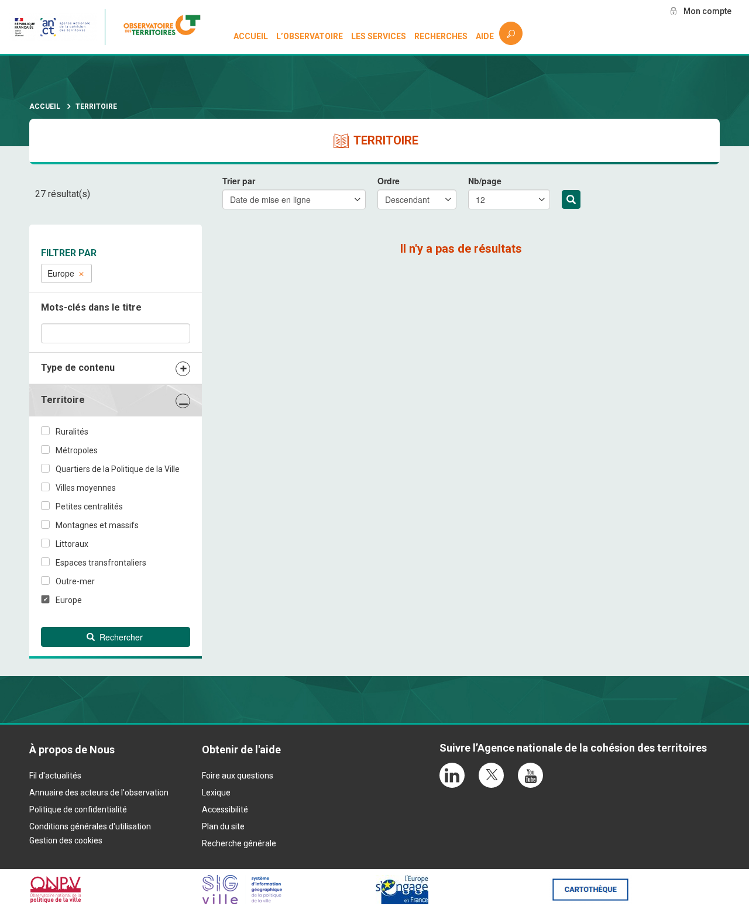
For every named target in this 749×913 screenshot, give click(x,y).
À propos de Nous (72, 749)
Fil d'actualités (55, 775)
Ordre (388, 181)
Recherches (441, 36)
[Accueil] (166, 27)
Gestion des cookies (65, 840)
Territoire (63, 399)
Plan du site (223, 826)
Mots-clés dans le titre (91, 307)
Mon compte (707, 11)
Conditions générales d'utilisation (90, 826)
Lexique (216, 792)
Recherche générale (239, 843)
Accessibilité (225, 809)
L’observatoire (309, 36)
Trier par (238, 181)
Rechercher (571, 199)
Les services (378, 36)
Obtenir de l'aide (241, 749)
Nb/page (484, 181)
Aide (485, 36)
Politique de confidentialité (78, 809)
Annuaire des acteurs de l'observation (99, 792)
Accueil (250, 36)
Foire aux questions (237, 775)
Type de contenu (78, 367)
